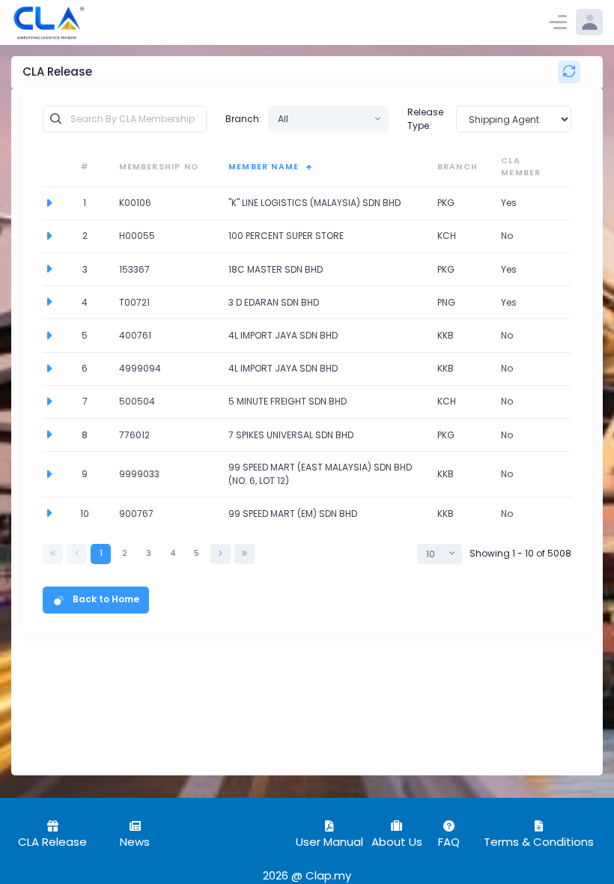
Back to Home (106, 599)
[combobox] (328, 119)
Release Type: (425, 119)
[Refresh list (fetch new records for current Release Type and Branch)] (569, 72)
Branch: (243, 118)
